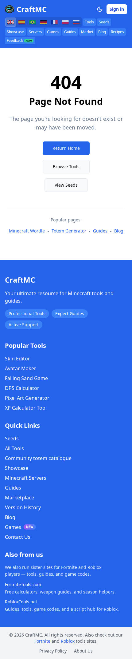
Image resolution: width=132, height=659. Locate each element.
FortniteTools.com (23, 584)
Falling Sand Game (26, 378)
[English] (11, 22)
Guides (70, 31)
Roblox (68, 641)
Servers (35, 31)
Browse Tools (66, 166)
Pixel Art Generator (27, 398)
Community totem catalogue (38, 458)
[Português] (32, 22)
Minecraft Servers (25, 477)
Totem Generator (69, 231)
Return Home (66, 148)
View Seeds (66, 185)
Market (87, 31)
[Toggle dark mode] (99, 9)
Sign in (117, 9)
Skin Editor (17, 358)
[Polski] (65, 22)
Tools (89, 22)
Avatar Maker (20, 368)
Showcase (15, 31)
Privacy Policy (53, 651)
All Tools (14, 448)
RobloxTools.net (21, 602)
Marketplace (19, 497)
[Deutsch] (43, 22)
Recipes (117, 31)
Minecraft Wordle (27, 231)
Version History (23, 507)
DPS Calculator (22, 388)
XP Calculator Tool (26, 407)
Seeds (104, 22)
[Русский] (76, 22)
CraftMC (32, 9)
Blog (102, 31)
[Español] (22, 22)
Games (53, 31)
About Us (83, 651)
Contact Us (17, 537)
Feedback (19, 40)
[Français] (54, 22)
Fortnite (42, 641)
